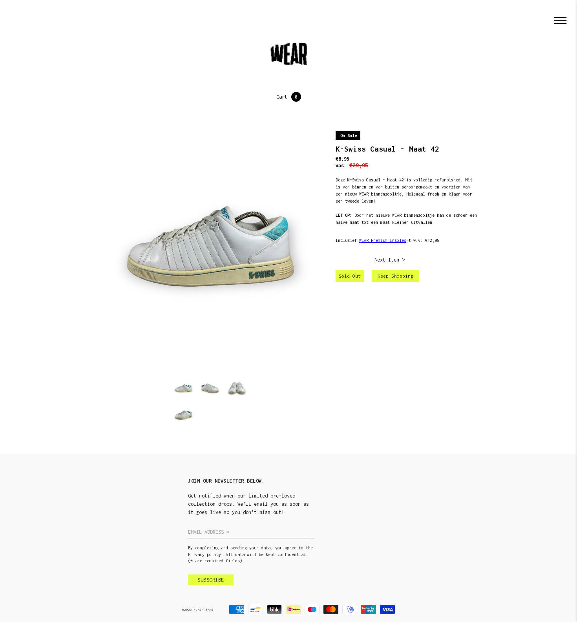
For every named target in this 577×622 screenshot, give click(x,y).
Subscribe (210, 580)
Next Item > (389, 260)
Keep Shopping (395, 275)
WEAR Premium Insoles (382, 240)
